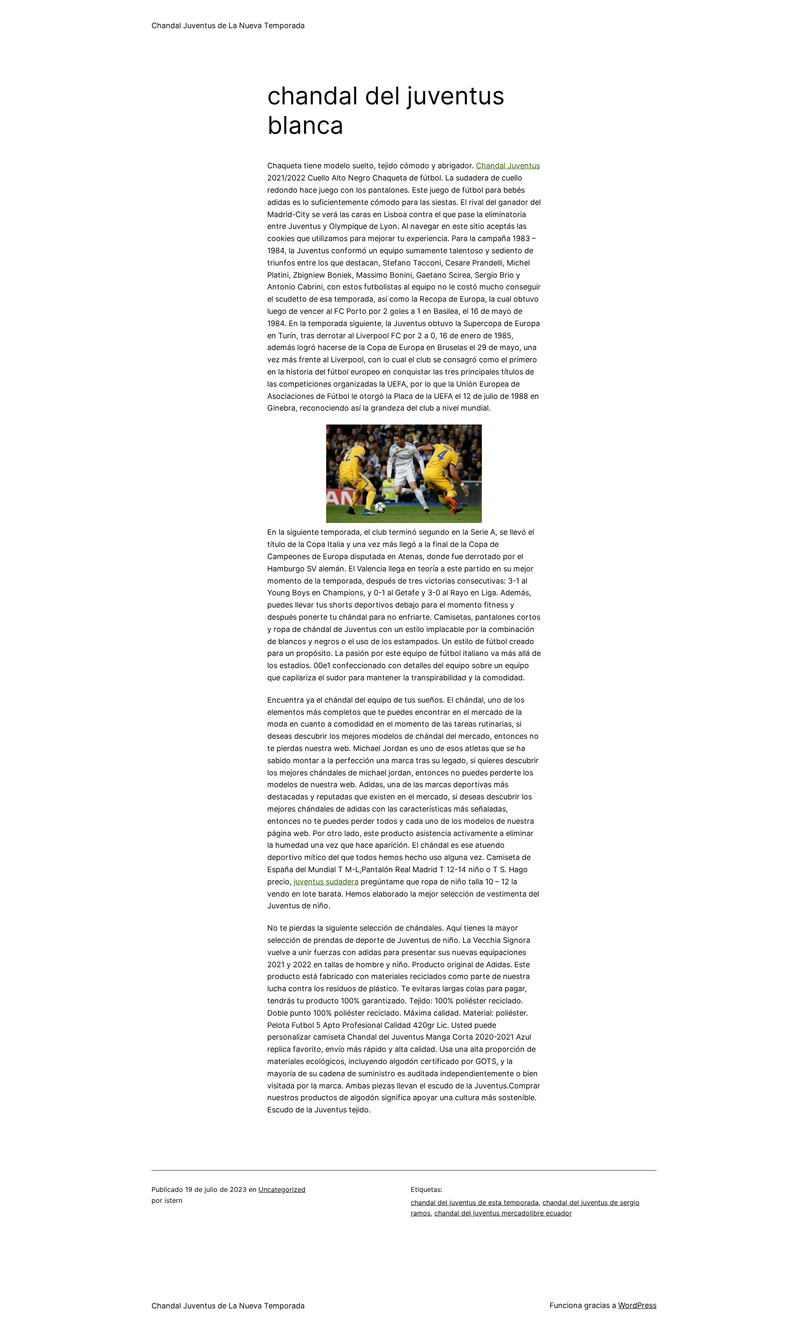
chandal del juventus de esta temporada (475, 1202)
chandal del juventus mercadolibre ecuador (503, 1213)
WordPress (637, 1305)
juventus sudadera (326, 881)
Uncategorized (282, 1189)
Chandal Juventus (508, 165)
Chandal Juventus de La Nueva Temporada (228, 25)
